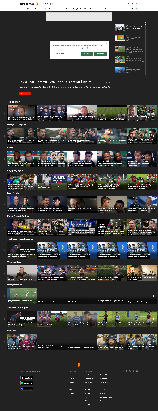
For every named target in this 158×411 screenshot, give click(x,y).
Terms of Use (104, 378)
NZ (86, 401)
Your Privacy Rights (59, 53)
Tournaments (53, 9)
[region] (79, 50)
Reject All (86, 53)
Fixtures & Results (32, 9)
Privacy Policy (104, 375)
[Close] (107, 43)
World (86, 397)
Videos (71, 390)
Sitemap (71, 393)
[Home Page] (29, 4)
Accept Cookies (100, 53)
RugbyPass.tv (89, 378)
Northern (87, 390)
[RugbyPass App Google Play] (38, 383)
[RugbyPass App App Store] (38, 378)
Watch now (24, 94)
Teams (61, 9)
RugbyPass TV (77, 9)
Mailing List (88, 382)
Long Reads (43, 9)
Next (153, 113)
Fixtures (71, 378)
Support (102, 393)
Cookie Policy (104, 382)
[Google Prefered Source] (38, 388)
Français (87, 405)
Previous (4, 113)
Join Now (87, 375)
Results (71, 382)
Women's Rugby (89, 9)
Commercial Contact (106, 397)
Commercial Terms (105, 386)
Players (68, 9)
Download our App (102, 9)
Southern (87, 393)
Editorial (102, 401)
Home (71, 375)
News (22, 9)
